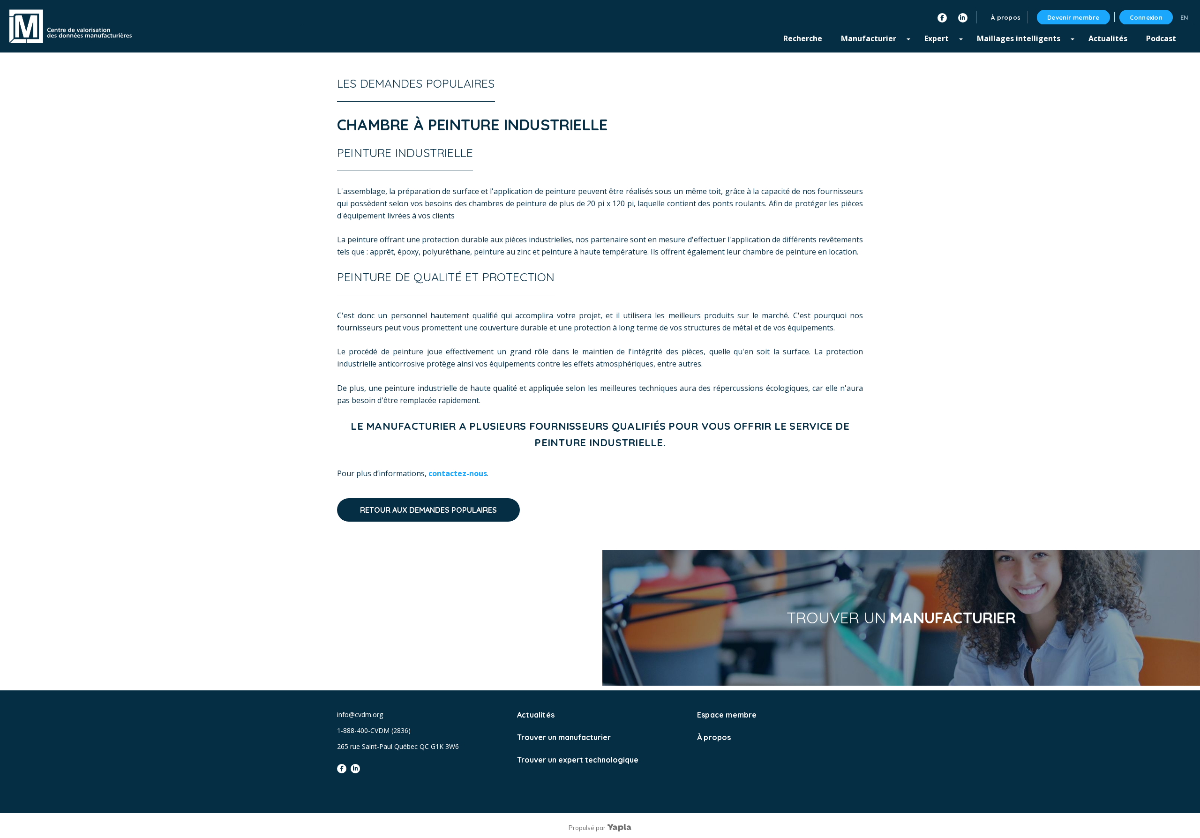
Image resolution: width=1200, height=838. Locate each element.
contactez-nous (457, 473)
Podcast (1161, 38)
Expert (936, 38)
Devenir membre (1073, 17)
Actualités (1107, 38)
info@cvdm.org (360, 714)
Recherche (802, 38)
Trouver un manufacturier (564, 737)
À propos (714, 737)
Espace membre (727, 714)
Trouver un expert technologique (577, 759)
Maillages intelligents (1018, 38)
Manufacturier (868, 38)
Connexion (1146, 17)
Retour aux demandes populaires (428, 510)
